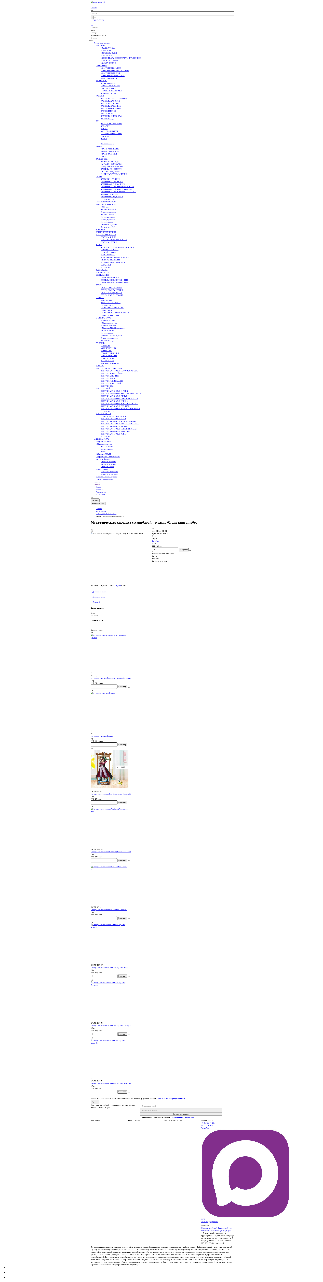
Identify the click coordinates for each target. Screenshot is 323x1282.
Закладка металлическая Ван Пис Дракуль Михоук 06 (111, 794)
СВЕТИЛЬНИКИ (102, 275)
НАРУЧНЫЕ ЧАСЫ (108, 88)
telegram (118, 586)
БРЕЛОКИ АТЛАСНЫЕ (110, 103)
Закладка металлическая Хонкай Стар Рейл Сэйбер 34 (111, 1025)
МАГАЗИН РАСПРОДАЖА (106, 202)
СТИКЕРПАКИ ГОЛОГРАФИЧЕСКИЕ (115, 313)
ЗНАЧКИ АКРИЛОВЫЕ (110, 149)
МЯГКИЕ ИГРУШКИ (109, 348)
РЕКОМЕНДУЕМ (102, 272)
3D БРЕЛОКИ (106, 50)
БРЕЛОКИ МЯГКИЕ (108, 111)
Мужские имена (107, 449)
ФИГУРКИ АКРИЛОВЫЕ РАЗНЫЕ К (115, 406)
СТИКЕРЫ (100, 298)
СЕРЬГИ (99, 285)
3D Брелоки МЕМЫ (108, 325)
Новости (97, 482)
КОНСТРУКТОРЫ (108, 255)
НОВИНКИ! (100, 230)
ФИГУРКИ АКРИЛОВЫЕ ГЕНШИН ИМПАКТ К (119, 399)
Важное (97, 484)
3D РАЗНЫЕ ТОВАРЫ (109, 61)
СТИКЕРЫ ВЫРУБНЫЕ (110, 315)
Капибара (155, 541)
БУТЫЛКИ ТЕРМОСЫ (109, 250)
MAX (93, 25)
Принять (95, 1102)
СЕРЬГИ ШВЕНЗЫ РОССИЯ (112, 295)
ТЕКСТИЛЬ (100, 343)
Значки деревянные (108, 219)
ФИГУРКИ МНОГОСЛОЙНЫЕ (113, 383)
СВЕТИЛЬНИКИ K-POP (110, 277)
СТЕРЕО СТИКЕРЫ (108, 305)
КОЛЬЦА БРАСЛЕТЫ (109, 83)
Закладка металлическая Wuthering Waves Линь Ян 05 (111, 852)
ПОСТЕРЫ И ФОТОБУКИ (106, 235)
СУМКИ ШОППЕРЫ (109, 356)
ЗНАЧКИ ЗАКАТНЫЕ (109, 154)
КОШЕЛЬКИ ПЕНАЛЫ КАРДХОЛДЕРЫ (116, 257)
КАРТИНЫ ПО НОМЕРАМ (111, 169)
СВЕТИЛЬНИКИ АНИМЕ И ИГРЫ (114, 280)
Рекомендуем (101, 492)
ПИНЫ (103, 156)
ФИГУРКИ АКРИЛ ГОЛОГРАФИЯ (109, 368)
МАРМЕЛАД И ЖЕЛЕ (109, 131)
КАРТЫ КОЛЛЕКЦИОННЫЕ (112, 197)
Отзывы (96, 602)
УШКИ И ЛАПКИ (108, 358)
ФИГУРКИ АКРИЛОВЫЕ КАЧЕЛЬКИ (115, 431)
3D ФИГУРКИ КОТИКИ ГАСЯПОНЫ (115, 71)
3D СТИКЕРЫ (106, 300)
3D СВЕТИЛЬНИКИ (108, 63)
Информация (95, 1120)
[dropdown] (92, 497)
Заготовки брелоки (108, 330)
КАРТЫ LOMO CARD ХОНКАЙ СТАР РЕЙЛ (118, 192)
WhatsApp (205, 1128)
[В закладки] (190, 550)
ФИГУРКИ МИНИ (108, 378)
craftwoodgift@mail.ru (209, 1222)
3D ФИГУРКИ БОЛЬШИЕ (111, 68)
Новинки (99, 489)
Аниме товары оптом (102, 43)
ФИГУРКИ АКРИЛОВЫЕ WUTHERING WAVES (119, 421)
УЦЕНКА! (100, 366)
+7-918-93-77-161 (97, 20)
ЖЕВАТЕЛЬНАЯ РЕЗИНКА (111, 124)
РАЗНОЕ (104, 139)
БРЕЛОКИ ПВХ (107, 114)
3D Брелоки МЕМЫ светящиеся (113, 328)
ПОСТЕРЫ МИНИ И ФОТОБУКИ (114, 240)
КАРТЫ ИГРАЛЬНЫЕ (109, 194)
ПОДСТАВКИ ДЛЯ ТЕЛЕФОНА (113, 416)
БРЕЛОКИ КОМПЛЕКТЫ (111, 108)
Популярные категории (173, 1120)
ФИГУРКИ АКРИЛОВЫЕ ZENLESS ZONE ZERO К (121, 394)
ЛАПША (104, 129)
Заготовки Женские (108, 462)
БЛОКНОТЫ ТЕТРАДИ (110, 161)
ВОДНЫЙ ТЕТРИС (108, 252)
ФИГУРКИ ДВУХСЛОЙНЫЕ (112, 373)
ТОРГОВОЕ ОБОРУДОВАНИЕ (107, 363)
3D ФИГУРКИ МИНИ (109, 78)
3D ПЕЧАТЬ (100, 45)
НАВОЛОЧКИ (106, 351)
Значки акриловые (108, 217)
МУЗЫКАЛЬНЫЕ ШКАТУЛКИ (113, 262)
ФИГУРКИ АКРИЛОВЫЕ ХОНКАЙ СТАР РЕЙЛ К (120, 409)
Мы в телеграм (207, 1125)
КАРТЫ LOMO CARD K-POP (112, 182)
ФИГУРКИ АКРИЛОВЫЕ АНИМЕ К (115, 396)
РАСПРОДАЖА (101, 270)
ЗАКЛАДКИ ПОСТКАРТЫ (111, 164)
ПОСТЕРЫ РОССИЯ (109, 242)
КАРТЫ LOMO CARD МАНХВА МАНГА (116, 189)
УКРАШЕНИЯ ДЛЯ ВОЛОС (111, 91)
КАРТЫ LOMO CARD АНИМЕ (113, 184)
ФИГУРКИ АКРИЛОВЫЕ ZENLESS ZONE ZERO (120, 424)
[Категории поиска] (92, 10)
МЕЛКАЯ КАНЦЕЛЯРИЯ (110, 172)
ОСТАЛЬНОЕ (106, 265)
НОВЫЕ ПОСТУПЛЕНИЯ (106, 232)
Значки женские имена (109, 472)
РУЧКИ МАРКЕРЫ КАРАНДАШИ (114, 174)
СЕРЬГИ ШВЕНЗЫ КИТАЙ (111, 293)
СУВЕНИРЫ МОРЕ (103, 318)
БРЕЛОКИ (100, 96)
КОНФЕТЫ (105, 126)
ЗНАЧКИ (99, 146)
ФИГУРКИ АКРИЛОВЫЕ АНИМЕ (114, 426)
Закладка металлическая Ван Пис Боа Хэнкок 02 (109, 910)
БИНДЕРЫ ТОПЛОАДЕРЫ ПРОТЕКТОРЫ (117, 247)
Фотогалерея (100, 494)
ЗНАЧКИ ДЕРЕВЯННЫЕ (110, 151)
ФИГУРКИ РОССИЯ (103, 414)
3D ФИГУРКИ (101, 66)
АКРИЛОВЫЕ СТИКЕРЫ (110, 303)
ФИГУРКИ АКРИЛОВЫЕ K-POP (113, 419)
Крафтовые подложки (109, 225)
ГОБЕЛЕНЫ (105, 346)
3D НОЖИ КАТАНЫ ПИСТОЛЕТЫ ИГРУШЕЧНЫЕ (121, 58)
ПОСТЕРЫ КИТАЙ (108, 237)
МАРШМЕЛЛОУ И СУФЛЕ (111, 134)
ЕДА (97, 121)
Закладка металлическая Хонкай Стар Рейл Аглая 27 (110, 968)
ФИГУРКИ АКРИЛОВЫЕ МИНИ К (114, 401)
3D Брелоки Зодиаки (108, 320)
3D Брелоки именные (109, 323)
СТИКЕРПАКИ (106, 310)
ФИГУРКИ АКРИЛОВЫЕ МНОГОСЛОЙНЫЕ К (119, 404)
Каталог (99, 509)
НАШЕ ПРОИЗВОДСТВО (105, 204)
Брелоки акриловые (108, 209)
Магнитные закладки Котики (102, 736)
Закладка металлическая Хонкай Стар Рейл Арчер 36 (111, 1083)
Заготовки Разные (107, 467)
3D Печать (105, 207)
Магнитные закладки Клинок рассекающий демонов (111, 678)
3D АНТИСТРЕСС (108, 48)
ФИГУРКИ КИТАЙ (103, 388)
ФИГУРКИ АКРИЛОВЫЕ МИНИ (113, 434)
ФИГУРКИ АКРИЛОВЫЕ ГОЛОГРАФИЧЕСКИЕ (119, 371)
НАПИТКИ (105, 136)
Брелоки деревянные (108, 212)
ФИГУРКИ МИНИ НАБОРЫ (112, 381)
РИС (102, 141)
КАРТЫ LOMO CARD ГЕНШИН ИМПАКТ (117, 187)
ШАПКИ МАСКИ (107, 361)
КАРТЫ (99, 177)
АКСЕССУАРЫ (101, 81)
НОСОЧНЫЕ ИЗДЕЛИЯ (110, 353)
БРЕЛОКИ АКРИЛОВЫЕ (110, 101)
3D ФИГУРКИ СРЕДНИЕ (110, 73)
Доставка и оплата (99, 592)
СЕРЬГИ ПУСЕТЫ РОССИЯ (112, 290)
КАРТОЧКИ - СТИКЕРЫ (110, 179)
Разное (103, 452)
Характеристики (98, 597)
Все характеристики (159, 561)
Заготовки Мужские (108, 464)
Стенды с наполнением (109, 338)
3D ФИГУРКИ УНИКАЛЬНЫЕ (113, 76)
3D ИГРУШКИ (106, 56)
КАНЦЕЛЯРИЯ (101, 159)
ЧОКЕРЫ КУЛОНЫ (108, 93)
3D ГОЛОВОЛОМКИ (109, 53)
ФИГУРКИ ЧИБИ (107, 386)
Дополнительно (134, 1120)
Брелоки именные (107, 214)
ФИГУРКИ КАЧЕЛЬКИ (110, 376)
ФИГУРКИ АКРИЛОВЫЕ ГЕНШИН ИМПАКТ (119, 429)
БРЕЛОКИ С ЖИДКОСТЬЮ (112, 116)
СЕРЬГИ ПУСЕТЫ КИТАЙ (111, 288)
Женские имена (107, 447)
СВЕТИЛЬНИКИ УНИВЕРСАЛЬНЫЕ (115, 283)
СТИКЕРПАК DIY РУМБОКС (112, 308)
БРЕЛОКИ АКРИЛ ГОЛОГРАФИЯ (114, 98)
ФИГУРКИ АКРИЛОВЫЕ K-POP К (114, 391)
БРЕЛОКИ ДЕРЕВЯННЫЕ (111, 106)
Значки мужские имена (109, 474)
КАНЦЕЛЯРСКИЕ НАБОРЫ (112, 167)
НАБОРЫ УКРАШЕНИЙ (110, 86)
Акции (98, 487)
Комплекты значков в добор (111, 336)
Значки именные (107, 222)
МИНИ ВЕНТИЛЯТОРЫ (110, 260)
